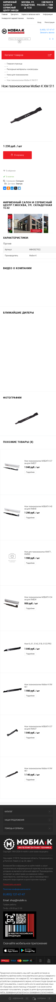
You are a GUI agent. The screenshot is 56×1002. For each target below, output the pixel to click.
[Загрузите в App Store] (11, 950)
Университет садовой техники (13, 18)
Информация (48, 14)
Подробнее (30, 472)
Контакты (30, 18)
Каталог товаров (14, 55)
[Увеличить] (28, 114)
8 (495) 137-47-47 (47, 30)
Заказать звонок (47, 32)
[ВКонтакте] (4, 188)
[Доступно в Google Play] (28, 950)
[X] (15, 188)
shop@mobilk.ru (18, 900)
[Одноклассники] (8, 188)
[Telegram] (19, 188)
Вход (39, 22)
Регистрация (49, 22)
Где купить (14, 14)
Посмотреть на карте (12, 884)
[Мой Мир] (12, 188)
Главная (5, 14)
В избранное (11, 170)
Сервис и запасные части (30, 14)
